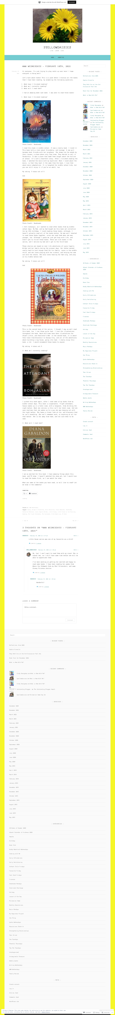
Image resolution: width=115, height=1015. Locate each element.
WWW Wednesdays (33, 507)
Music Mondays (87, 346)
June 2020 (86, 192)
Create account (88, 421)
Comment (70, 620)
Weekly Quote (87, 398)
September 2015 (88, 235)
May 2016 (86, 201)
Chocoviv (25, 535)
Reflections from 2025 (90, 76)
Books (29, 509)
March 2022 (86, 149)
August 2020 (87, 184)
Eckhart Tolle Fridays (90, 303)
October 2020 (87, 175)
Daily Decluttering (89, 299)
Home (52, 57)
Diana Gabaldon (60, 509)
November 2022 (87, 145)
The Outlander (46, 514)
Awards (85, 274)
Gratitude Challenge (90, 325)
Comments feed (87, 434)
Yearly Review (87, 411)
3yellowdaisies (57, 47)
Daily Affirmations (89, 295)
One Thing (86, 355)
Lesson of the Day (89, 333)
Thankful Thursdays (89, 381)
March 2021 (86, 154)
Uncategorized (87, 389)
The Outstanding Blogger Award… (45, 689)
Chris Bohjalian (50, 509)
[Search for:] (94, 66)
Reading (25, 514)
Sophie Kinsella (88, 80)
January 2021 (87, 162)
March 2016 (86, 209)
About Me (61, 57)
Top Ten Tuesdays (89, 385)
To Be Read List (56, 514)
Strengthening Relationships (93, 368)
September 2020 (88, 179)
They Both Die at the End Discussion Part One (25, 653)
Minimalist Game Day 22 (38, 695)
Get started (72, 2)
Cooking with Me (88, 291)
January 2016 (87, 218)
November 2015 (87, 226)
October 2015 (87, 231)
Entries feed (87, 430)
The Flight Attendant (34, 514)
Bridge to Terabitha (38, 509)
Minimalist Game (88, 338)
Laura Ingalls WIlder (41, 511)
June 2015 (86, 248)
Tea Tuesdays (87, 376)
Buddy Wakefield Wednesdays (92, 286)
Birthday (86, 278)
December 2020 (87, 166)
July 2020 (86, 188)
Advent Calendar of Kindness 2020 (20, 832)
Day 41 (26, 520)
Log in (85, 425)
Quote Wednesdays (89, 359)
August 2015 (87, 239)
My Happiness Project (90, 351)
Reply (75, 535)
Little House (53, 511)
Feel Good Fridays (89, 312)
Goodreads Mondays (89, 321)
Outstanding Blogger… (97, 120)
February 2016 (87, 214)
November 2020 (87, 171)
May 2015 (86, 252)
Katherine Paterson (28, 511)
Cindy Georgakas (95, 105)
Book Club (86, 282)
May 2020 (86, 196)
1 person (38, 543)
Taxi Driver (87, 372)
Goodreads (69, 509)
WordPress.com (87, 438)
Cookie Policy (46, 1012)
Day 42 (75, 520)
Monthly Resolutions (90, 342)
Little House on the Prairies (66, 511)
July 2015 (86, 244)
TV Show (64, 514)
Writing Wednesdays (89, 402)
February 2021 (87, 158)
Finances (86, 316)
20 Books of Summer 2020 (91, 263)
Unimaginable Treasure (90, 393)
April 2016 (86, 205)
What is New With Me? (90, 95)
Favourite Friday (89, 308)
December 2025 (87, 141)
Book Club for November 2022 (93, 91)
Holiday (85, 329)
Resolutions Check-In (90, 363)
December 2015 (87, 222)
